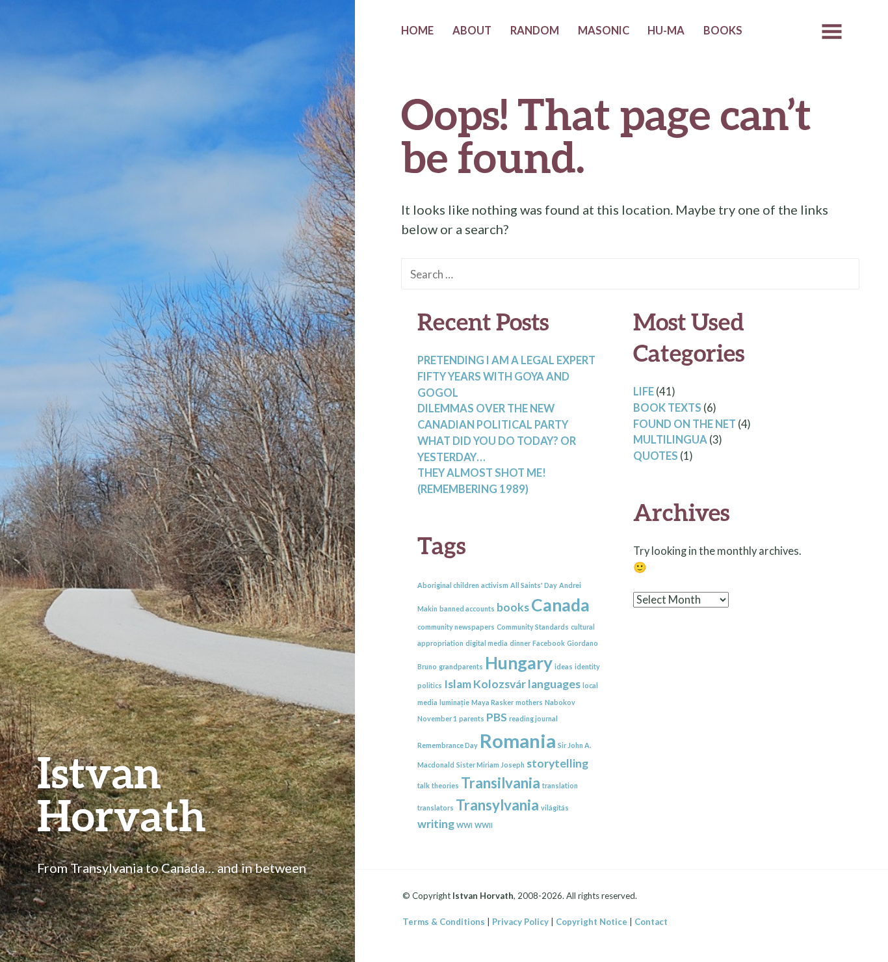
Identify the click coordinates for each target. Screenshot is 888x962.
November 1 (437, 718)
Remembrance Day (447, 745)
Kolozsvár (499, 684)
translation (560, 785)
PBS (496, 717)
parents (471, 718)
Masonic (603, 30)
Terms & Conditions (443, 921)
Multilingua (670, 439)
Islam (457, 684)
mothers (529, 702)
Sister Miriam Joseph (490, 764)
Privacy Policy (520, 921)
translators (435, 807)
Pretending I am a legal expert (506, 360)
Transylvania (497, 805)
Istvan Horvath (121, 793)
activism (494, 585)
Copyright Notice (591, 921)
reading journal (533, 718)
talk (423, 785)
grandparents (461, 666)
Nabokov (560, 702)
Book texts (667, 407)
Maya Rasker (492, 702)
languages (554, 684)
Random (534, 30)
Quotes (655, 455)
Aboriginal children (448, 585)
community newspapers (456, 626)
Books (722, 30)
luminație (454, 702)
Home (417, 30)
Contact (651, 921)
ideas (564, 666)
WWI (464, 825)
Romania (518, 740)
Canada (560, 605)
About (471, 30)
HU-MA (666, 30)
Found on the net (684, 424)
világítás (555, 807)
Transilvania (500, 783)
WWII (484, 825)
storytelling (557, 763)
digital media (486, 643)
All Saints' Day (533, 585)
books (513, 607)
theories (445, 785)
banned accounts (467, 608)
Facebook (548, 643)
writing (435, 824)
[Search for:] (630, 273)
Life (643, 391)
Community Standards (533, 626)
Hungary (519, 662)
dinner (520, 643)
